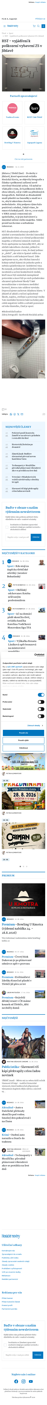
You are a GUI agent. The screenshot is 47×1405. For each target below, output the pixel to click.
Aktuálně (7, 1108)
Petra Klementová (13, 773)
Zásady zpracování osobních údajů (15, 1261)
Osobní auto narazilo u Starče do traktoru (13, 1138)
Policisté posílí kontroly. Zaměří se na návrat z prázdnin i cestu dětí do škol (26, 436)
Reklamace (6, 1276)
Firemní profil (7, 1305)
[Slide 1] (23, 154)
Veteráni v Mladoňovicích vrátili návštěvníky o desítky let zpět (25, 480)
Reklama (31, 2)
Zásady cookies (8, 1265)
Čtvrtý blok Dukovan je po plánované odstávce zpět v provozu (17, 960)
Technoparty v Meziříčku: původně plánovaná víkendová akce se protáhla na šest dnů (26, 468)
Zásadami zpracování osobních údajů (24, 526)
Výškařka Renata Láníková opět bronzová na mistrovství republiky (22, 646)
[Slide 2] (23, 866)
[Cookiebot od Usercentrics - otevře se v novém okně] (34, 655)
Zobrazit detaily (33, 725)
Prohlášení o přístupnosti (12, 1268)
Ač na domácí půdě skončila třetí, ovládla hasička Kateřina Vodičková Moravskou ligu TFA (20, 621)
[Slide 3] (26, 866)
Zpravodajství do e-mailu (12, 1254)
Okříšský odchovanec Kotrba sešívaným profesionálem (19, 595)
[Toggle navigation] (4, 26)
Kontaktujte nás (8, 1251)
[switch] (41, 702)
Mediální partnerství (10, 1279)
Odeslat (36, 537)
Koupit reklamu (40, 2)
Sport (11, 33)
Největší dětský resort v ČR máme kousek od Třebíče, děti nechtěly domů (16, 1003)
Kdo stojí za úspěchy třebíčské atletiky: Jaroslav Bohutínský (18, 571)
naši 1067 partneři (14, 667)
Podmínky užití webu (10, 1258)
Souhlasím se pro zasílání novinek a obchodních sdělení (25, 527)
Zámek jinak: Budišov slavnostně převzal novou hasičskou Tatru (24, 456)
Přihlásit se (40, 19)
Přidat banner (7, 1298)
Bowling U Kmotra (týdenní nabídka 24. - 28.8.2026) (22, 928)
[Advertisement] (23, 9)
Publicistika (10, 1067)
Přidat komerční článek (11, 1302)
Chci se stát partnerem (23, 159)
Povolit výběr (23, 740)
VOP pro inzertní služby (11, 1272)
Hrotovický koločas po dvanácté (22, 446)
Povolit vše (23, 733)
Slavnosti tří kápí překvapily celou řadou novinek (25, 490)
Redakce (10, 167)
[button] (43, 26)
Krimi (5, 1135)
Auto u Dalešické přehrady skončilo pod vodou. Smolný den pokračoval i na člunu (16, 1114)
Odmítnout (23, 748)
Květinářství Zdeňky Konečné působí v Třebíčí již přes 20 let (17, 980)
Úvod (4, 33)
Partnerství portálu (9, 1309)
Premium (8, 924)
